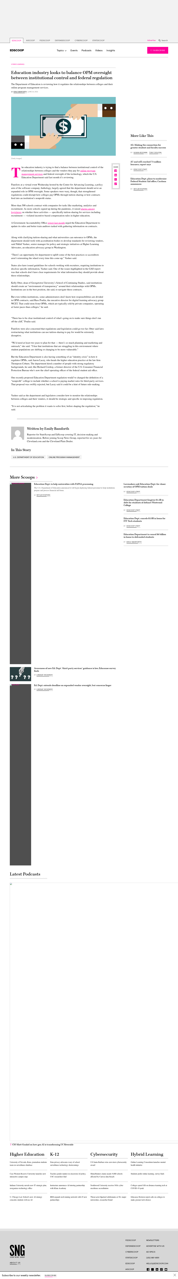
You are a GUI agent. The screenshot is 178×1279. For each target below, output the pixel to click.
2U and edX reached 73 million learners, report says (146, 163)
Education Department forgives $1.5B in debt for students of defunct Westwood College (144, 502)
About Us (15, 1262)
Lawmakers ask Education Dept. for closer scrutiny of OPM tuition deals (145, 485)
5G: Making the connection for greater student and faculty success (148, 146)
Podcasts (86, 50)
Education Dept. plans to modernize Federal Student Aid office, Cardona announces (148, 181)
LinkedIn (157, 1269)
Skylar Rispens (140, 189)
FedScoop (45, 40)
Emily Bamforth (20, 92)
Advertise (151, 40)
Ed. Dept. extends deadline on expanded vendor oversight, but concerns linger (72, 685)
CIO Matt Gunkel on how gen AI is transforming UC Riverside (42, 1144)
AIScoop (30, 40)
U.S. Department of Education (28, 457)
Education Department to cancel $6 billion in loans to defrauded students (145, 536)
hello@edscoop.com (157, 1263)
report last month (56, 222)
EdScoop (16, 40)
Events (74, 50)
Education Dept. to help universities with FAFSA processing (63, 484)
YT (165, 1269)
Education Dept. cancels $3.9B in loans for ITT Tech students (144, 520)
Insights (110, 50)
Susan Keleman (140, 152)
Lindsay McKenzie (45, 675)
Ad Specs (150, 1251)
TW (152, 1269)
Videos (99, 50)
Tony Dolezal (155, 152)
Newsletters (152, 1240)
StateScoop (98, 40)
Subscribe (159, 50)
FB (147, 1269)
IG (161, 1269)
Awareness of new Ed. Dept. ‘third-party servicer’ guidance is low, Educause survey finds (75, 670)
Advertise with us (155, 1246)
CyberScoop (81, 40)
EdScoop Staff (140, 169)
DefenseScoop (62, 40)
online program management (64, 457)
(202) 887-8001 (152, 1257)
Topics (60, 50)
